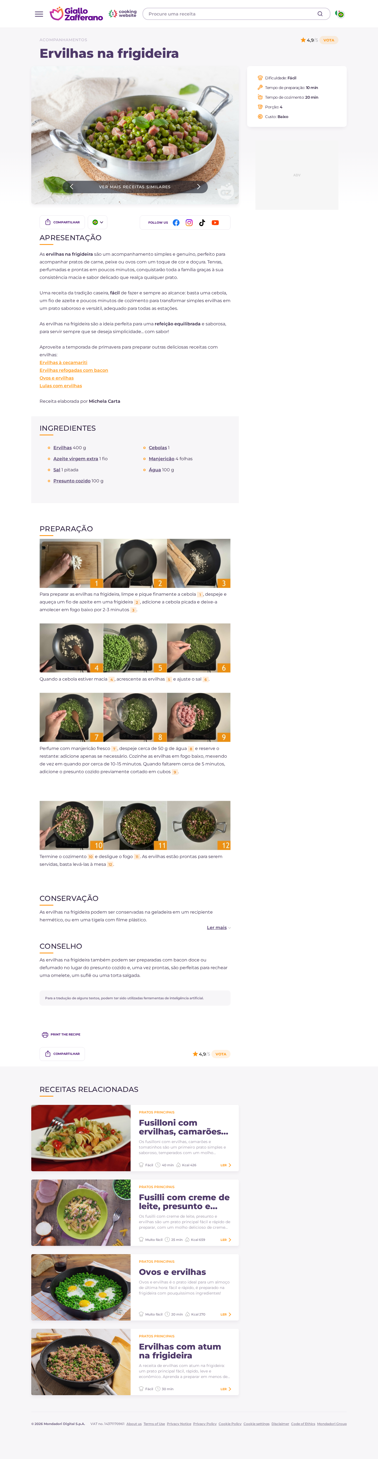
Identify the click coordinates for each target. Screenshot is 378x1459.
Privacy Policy (205, 1424)
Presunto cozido (71, 480)
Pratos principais (157, 1112)
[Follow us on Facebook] (177, 223)
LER (224, 1165)
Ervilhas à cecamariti (63, 362)
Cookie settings (257, 1424)
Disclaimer (280, 1424)
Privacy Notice (179, 1424)
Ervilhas (62, 447)
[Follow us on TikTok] (203, 223)
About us (134, 1424)
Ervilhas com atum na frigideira (180, 1351)
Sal (56, 469)
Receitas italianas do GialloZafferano (94, 13)
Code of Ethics (303, 1424)
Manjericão (161, 458)
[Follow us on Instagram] (190, 223)
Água (155, 469)
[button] (213, 928)
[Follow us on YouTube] (216, 223)
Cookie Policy (230, 1424)
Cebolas (158, 447)
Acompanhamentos (63, 39)
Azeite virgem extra (75, 458)
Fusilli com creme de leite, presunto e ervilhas (184, 1202)
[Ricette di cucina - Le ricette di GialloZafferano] (339, 14)
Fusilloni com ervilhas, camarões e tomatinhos (184, 1127)
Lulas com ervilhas (61, 385)
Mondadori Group (332, 1424)
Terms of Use (154, 1424)
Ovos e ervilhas (57, 378)
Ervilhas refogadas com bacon (74, 370)
